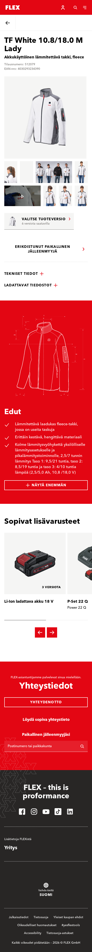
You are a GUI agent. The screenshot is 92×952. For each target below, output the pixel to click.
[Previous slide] (40, 632)
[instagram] (34, 812)
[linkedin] (70, 812)
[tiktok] (58, 812)
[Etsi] (82, 746)
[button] (24, 274)
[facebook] (22, 812)
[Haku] (75, 7)
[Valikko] (84, 7)
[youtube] (46, 812)
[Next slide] (52, 632)
